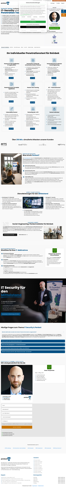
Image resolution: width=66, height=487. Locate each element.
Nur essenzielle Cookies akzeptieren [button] (33, 24)
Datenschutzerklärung (26, 14)
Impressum (43, 30)
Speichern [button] (33, 19)
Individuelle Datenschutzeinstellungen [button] (33, 26)
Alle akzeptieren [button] (33, 21)
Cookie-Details (23, 30)
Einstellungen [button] (22, 15)
